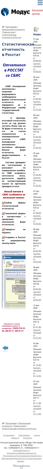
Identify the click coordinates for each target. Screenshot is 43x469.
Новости (15, 438)
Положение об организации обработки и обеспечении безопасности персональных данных (21, 458)
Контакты (27, 438)
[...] (40, 2)
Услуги (37, 435)
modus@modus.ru (21, 450)
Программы (24, 435)
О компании (8, 435)
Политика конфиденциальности (21, 453)
